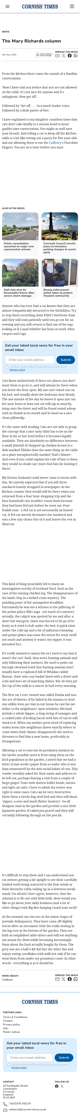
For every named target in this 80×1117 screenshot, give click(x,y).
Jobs (5, 1028)
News (5, 31)
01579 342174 (22, 1103)
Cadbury (55, 142)
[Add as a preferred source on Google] (44, 55)
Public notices (11, 1032)
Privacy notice (17, 369)
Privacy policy (11, 1024)
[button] (7, 6)
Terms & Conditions (15, 1017)
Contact (7, 1021)
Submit (66, 360)
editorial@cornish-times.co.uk (27, 1109)
